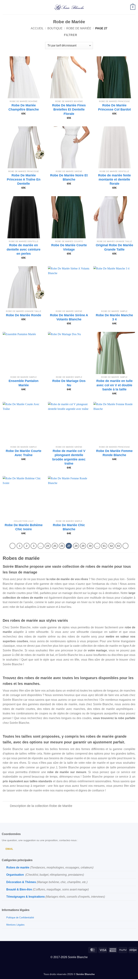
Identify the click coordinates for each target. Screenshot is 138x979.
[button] (5, 7)
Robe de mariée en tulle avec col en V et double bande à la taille (114, 385)
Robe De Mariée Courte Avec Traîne (23, 453)
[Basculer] (6, 806)
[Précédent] (13, 546)
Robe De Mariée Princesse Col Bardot (114, 107)
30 (90, 545)
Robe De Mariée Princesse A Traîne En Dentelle (23, 180)
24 (47, 545)
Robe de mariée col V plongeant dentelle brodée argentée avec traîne (69, 457)
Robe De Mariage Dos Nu (69, 383)
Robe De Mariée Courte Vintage (69, 247)
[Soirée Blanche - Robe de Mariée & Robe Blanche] (69, 7)
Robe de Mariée (78, 28)
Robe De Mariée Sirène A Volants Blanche (69, 317)
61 (104, 545)
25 (54, 545)
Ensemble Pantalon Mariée (23, 383)
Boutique (55, 28)
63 (118, 545)
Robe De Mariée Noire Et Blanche (69, 177)
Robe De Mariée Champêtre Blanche (23, 107)
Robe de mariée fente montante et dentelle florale (114, 180)
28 (76, 545)
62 (111, 545)
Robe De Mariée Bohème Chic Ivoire (24, 527)
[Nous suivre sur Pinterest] (8, 949)
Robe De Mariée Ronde (23, 315)
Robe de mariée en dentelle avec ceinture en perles (23, 249)
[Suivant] (126, 546)
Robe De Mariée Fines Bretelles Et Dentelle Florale (69, 109)
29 (83, 545)
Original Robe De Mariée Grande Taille (114, 247)
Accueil (37, 28)
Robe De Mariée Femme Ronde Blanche (114, 453)
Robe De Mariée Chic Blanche (69, 527)
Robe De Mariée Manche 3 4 (114, 317)
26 (61, 545)
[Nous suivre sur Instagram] (3, 949)
